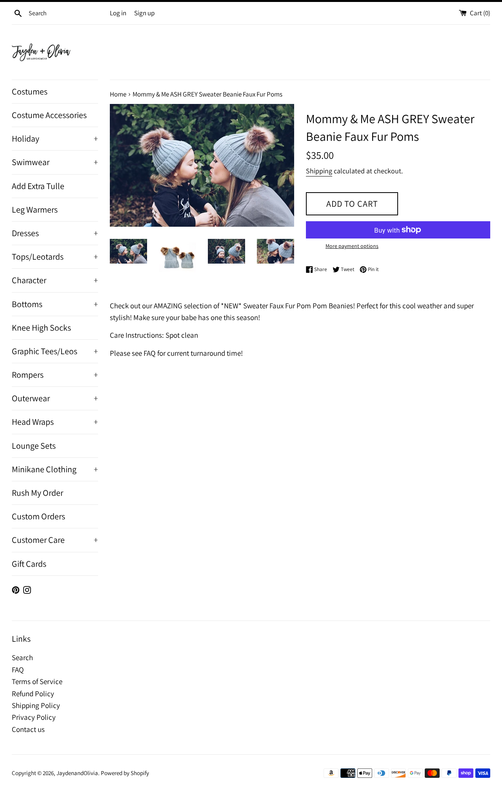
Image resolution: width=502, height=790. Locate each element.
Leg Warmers (35, 209)
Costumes (29, 91)
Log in (118, 13)
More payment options (352, 245)
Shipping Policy (36, 705)
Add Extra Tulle (38, 185)
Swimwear (55, 162)
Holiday (55, 138)
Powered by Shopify (125, 773)
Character (55, 280)
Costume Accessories (49, 114)
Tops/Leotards (55, 256)
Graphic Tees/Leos (55, 351)
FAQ (18, 669)
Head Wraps (55, 421)
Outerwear (55, 398)
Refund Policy (33, 693)
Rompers (55, 374)
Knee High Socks (41, 327)
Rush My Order (37, 492)
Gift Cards (29, 563)
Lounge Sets (34, 445)
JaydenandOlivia (77, 773)
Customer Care (55, 539)
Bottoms (55, 304)
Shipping (319, 170)
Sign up (144, 13)
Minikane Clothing (55, 469)
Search (22, 657)
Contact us (28, 729)
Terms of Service (37, 681)
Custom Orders (38, 516)
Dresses (55, 233)
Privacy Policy (34, 717)
